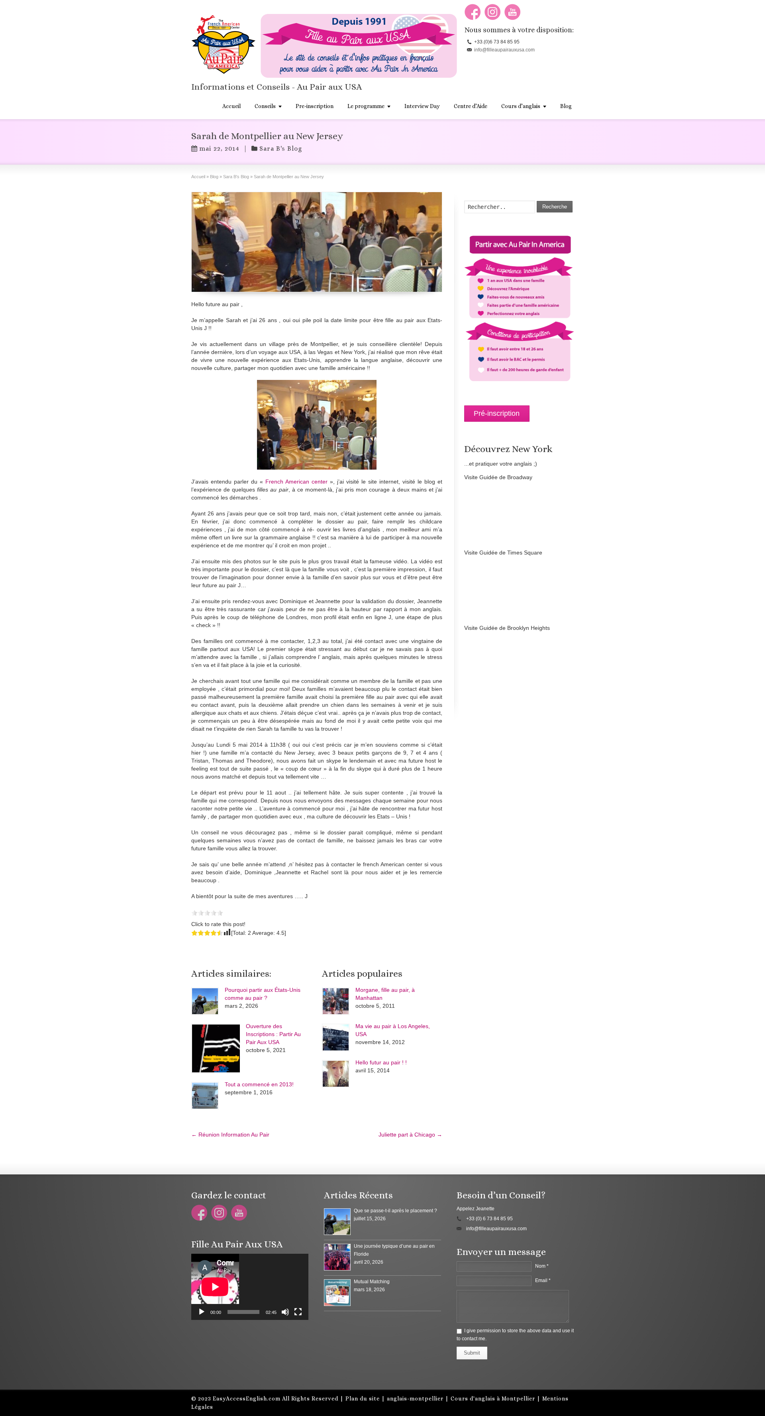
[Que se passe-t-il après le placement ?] (337, 1221)
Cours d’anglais (520, 106)
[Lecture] (202, 1312)
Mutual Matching (372, 1281)
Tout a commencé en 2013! (259, 1084)
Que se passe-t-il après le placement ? (395, 1210)
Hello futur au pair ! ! (381, 1062)
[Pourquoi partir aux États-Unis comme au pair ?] (205, 1001)
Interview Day (422, 106)
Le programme (365, 106)
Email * (543, 1280)
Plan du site (362, 1398)
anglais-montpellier (415, 1398)
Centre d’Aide (470, 106)
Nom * (542, 1266)
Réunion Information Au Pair (230, 1134)
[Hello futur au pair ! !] (335, 1074)
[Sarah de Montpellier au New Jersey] (316, 242)
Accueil (231, 106)
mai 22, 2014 (219, 148)
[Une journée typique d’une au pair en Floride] (337, 1257)
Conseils (265, 106)
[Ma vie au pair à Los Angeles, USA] (335, 1037)
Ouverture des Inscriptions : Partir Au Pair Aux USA (273, 1034)
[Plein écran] (298, 1312)
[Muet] (285, 1312)
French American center (296, 481)
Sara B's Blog (280, 148)
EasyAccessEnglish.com (246, 1398)
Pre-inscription (314, 106)
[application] (249, 1287)
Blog (566, 106)
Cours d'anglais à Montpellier (493, 1398)
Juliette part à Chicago (410, 1134)
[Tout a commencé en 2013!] (205, 1095)
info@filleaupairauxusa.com (504, 50)
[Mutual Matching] (337, 1292)
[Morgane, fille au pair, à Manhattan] (335, 1001)
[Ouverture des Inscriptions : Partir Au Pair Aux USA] (215, 1048)
